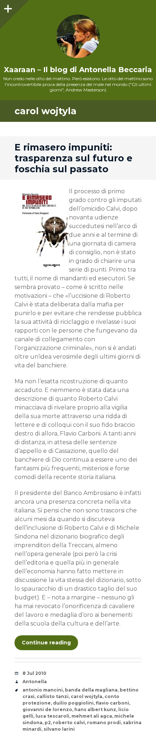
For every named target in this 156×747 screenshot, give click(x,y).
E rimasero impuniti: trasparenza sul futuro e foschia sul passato (73, 158)
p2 (48, 722)
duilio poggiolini (73, 703)
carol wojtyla (86, 696)
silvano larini (59, 729)
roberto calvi (69, 722)
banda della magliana (91, 690)
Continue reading (46, 642)
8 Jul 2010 (34, 673)
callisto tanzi (53, 696)
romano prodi (104, 722)
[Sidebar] (7, 7)
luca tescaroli (52, 716)
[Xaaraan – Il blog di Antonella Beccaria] (78, 36)
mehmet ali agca (91, 716)
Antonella (34, 681)
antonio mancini (42, 690)
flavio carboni (112, 703)
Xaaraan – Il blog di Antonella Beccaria (78, 69)
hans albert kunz (95, 709)
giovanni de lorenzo (47, 709)
